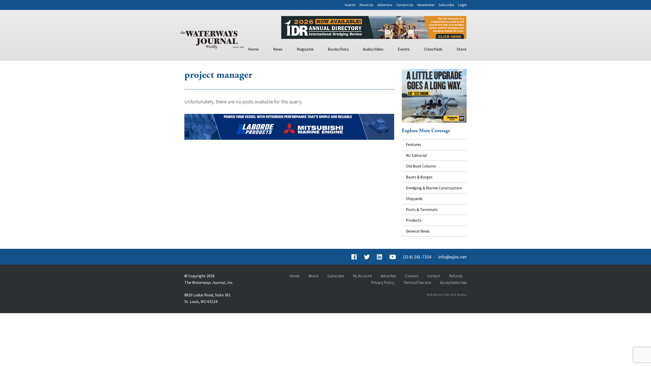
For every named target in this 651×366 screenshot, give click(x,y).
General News (418, 231)
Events (404, 49)
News (278, 49)
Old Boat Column (421, 166)
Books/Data (338, 49)
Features (413, 144)
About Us (366, 5)
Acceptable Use (453, 282)
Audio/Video (373, 49)
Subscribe (446, 5)
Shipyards (414, 198)
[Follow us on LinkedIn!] (379, 257)
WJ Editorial (416, 155)
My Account (362, 275)
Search (350, 5)
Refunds (456, 275)
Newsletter (426, 5)
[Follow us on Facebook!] (354, 257)
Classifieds (433, 49)
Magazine (305, 49)
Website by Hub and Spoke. (446, 294)
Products (414, 220)
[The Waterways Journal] (212, 38)
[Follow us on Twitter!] (367, 257)
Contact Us (404, 5)
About (313, 275)
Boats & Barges (419, 176)
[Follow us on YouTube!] (392, 257)
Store (461, 49)
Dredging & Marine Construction (434, 187)
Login (462, 5)
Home (253, 49)
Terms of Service (417, 282)
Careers (411, 275)
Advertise (384, 5)
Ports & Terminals (422, 209)
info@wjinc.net (452, 257)
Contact (433, 275)
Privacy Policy (382, 282)
